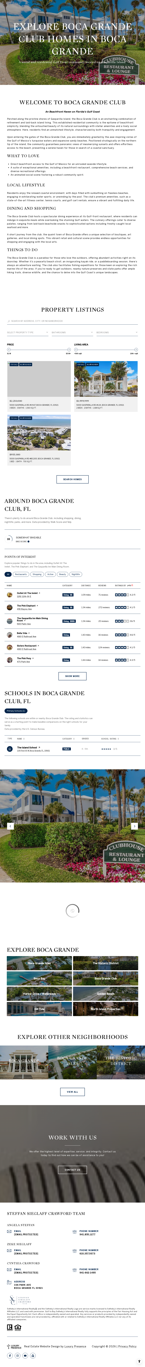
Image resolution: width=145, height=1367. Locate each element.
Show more (72, 676)
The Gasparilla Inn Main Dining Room (32, 619)
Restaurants (22, 574)
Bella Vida (22, 633)
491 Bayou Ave (24, 609)
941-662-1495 (88, 1272)
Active (51, 574)
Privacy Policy (127, 1346)
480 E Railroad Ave (26, 636)
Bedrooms (103, 332)
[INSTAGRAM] (17, 1356)
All (9, 574)
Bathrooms (59, 332)
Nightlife (77, 574)
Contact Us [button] (72, 1170)
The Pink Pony (24, 658)
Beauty (63, 574)
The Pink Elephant (26, 606)
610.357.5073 (87, 1253)
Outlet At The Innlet (27, 593)
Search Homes (72, 479)
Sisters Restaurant (27, 646)
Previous (10, 826)
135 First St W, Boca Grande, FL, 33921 (33, 751)
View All (72, 1092)
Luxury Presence (75, 1346)
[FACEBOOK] (10, 1356)
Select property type (20, 332)
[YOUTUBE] (25, 1356)
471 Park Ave (23, 662)
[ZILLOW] (33, 1356)
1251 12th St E (24, 596)
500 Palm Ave (24, 624)
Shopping (38, 574)
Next (134, 826)
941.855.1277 (87, 1234)
